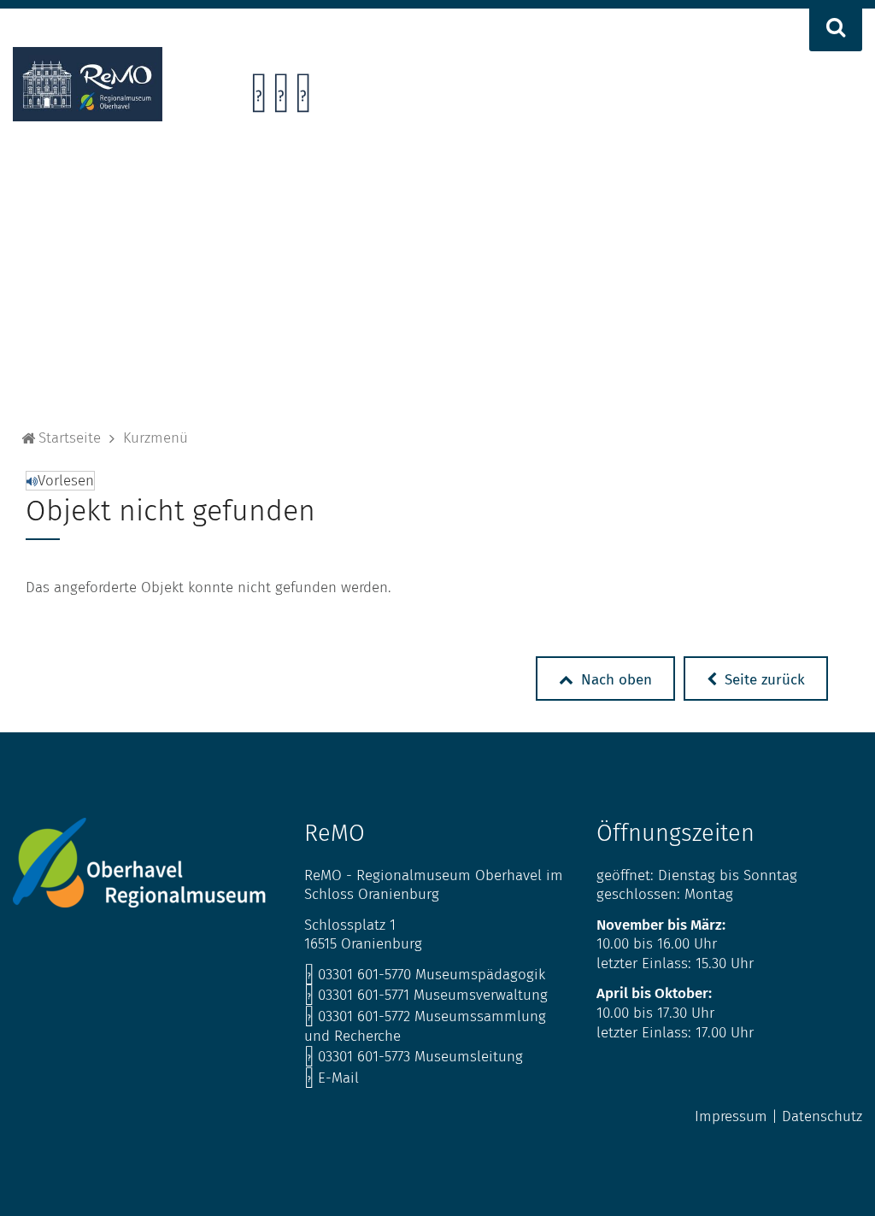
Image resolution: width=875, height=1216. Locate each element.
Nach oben (614, 680)
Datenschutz (822, 1116)
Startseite (69, 438)
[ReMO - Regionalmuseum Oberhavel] (87, 117)
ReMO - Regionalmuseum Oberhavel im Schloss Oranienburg (433, 885)
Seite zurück (762, 680)
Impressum (731, 1116)
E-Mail (331, 1078)
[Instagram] (281, 98)
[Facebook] (258, 98)
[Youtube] (303, 98)
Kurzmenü (155, 438)
